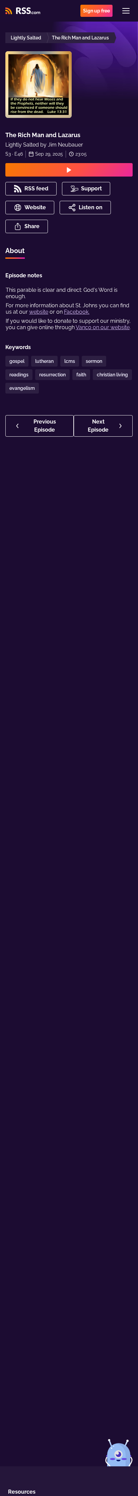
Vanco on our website (103, 327)
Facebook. (76, 312)
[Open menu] (126, 11)
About (15, 251)
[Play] (69, 170)
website (38, 312)
